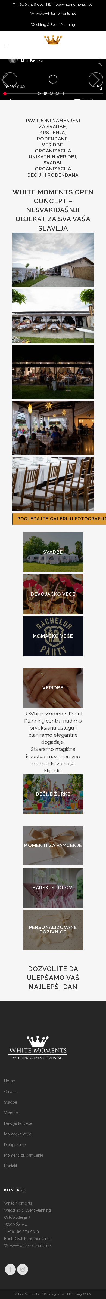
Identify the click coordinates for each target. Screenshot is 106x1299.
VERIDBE (53, 687)
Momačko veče (17, 1134)
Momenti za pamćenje (23, 1155)
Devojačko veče (18, 1123)
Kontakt (10, 1166)
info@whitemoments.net (72, 4)
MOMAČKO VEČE (53, 636)
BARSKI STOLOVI (53, 887)
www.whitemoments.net (55, 13)
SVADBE (53, 552)
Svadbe (10, 1102)
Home (9, 1081)
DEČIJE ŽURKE (53, 794)
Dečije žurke (15, 1145)
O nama (11, 1091)
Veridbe (11, 1113)
